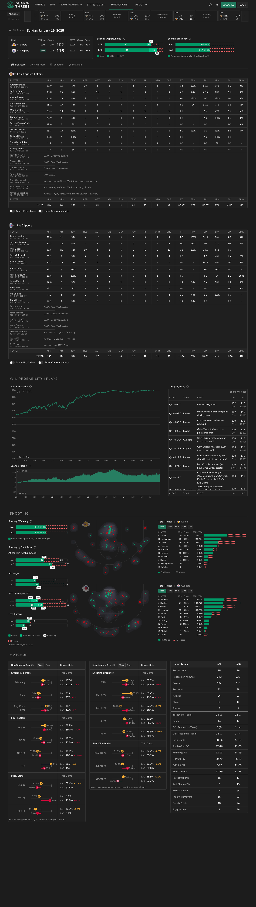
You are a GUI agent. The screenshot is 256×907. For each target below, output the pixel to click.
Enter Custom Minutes (57, 211)
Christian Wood (18, 180)
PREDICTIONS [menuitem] (119, 4)
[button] (88, 424)
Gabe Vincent (17, 117)
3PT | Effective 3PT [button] (19, 593)
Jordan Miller (16, 312)
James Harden (17, 236)
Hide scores (15, 19)
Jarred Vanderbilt (19, 192)
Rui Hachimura (17, 103)
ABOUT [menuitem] (139, 4)
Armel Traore (16, 174)
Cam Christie (16, 300)
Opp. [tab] (48, 665)
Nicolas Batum (17, 274)
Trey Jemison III (17, 155)
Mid (177, 526)
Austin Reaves (17, 97)
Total (162, 526)
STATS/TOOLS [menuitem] (95, 4)
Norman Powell (18, 242)
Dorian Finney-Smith (20, 123)
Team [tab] (40, 665)
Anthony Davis (17, 84)
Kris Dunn (15, 287)
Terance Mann (17, 306)
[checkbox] (9, 19)
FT (191, 526)
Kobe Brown (16, 325)
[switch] (12, 211)
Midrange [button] (13, 573)
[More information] (124, 39)
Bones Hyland (17, 319)
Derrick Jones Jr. (18, 255)
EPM (52, 4)
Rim (170, 526)
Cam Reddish (17, 167)
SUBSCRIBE (228, 5)
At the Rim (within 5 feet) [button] (22, 553)
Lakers (23, 44)
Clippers (24, 50)
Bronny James (17, 148)
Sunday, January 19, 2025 (45, 30)
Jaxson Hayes (17, 136)
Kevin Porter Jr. (17, 281)
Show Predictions (26, 211)
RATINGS (40, 4)
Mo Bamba (15, 293)
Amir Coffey (16, 268)
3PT (184, 526)
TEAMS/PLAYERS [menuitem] (69, 4)
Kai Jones (14, 338)
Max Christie (16, 110)
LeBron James (17, 91)
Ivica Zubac (15, 248)
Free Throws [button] (15, 614)
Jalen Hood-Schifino (20, 186)
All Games (14, 13)
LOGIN (243, 5)
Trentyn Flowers (18, 331)
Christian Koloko (18, 142)
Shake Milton (16, 161)
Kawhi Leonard (17, 261)
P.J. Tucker (15, 344)
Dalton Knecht (17, 129)
